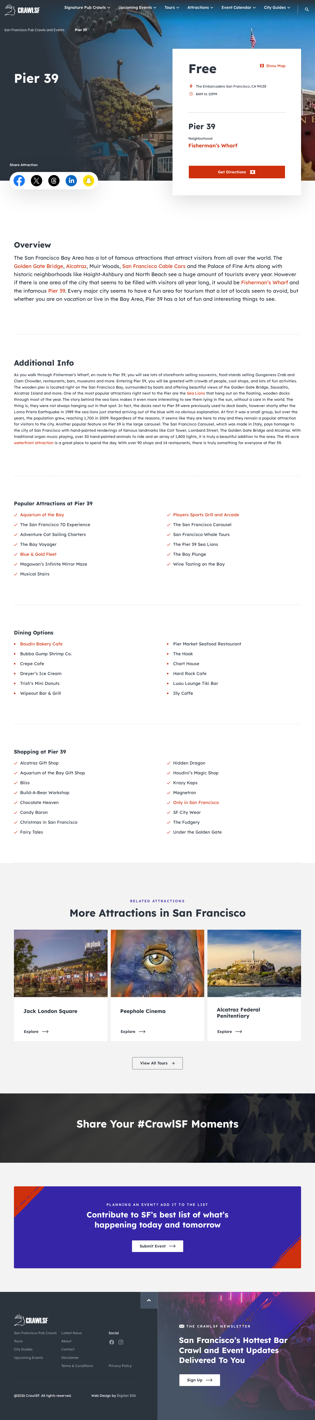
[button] (307, 9)
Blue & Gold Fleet (38, 554)
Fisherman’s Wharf (264, 282)
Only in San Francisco (196, 802)
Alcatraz (76, 266)
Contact (68, 1349)
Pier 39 (56, 291)
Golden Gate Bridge (38, 266)
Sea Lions (196, 393)
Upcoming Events (135, 7)
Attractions (198, 7)
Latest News (71, 1333)
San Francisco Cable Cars (154, 266)
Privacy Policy (120, 1366)
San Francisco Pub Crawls (35, 1333)
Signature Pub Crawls (85, 7)
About (66, 1341)
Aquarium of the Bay (42, 514)
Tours (170, 7)
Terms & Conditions (77, 1366)
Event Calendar (236, 7)
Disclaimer (70, 1357)
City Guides (275, 7)
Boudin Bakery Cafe (41, 643)
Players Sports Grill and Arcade (206, 514)
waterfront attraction (34, 442)
